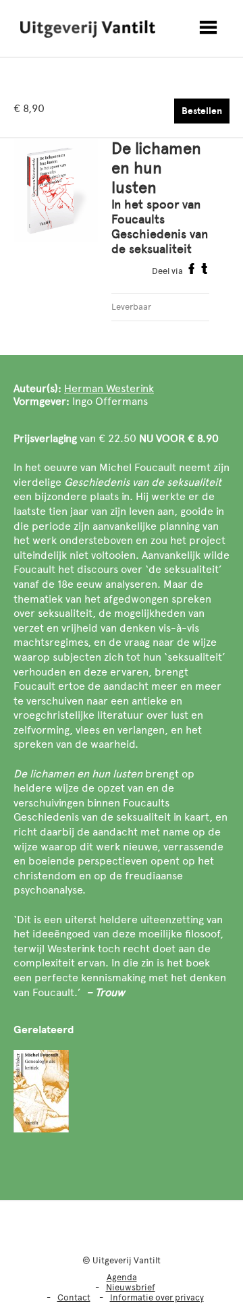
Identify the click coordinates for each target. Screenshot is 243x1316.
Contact (73, 1297)
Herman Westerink (109, 388)
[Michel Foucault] (41, 1091)
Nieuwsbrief (130, 1287)
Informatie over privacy (157, 1297)
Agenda (122, 1277)
